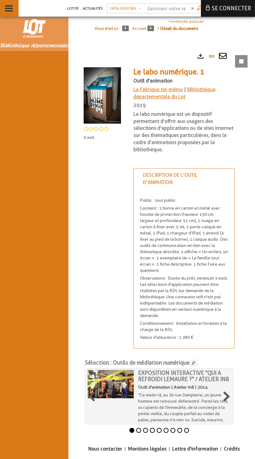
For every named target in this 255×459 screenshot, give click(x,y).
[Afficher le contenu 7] (172, 430)
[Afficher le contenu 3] (145, 430)
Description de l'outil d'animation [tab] (170, 178)
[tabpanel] (162, 244)
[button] (102, 94)
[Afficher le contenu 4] (152, 430)
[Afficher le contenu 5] (159, 430)
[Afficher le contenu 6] (166, 430)
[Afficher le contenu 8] (179, 430)
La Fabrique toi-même (158, 89)
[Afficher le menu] (9, 8)
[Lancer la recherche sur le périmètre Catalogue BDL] (200, 8)
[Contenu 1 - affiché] (131, 430)
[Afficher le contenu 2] (138, 430)
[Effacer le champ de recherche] (193, 8)
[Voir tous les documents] (194, 363)
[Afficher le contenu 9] (186, 430)
